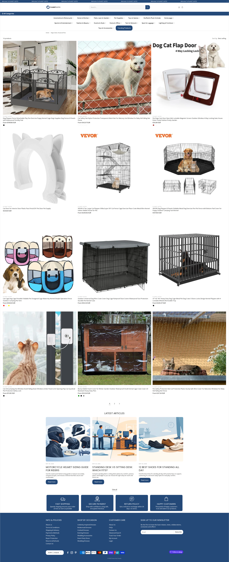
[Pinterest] (75, 552)
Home (47, 33)
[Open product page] (39, 77)
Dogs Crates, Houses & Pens (58, 33)
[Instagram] (71, 552)
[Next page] (119, 404)
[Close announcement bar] (227, 1)
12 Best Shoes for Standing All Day (159, 469)
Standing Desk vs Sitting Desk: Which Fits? (112, 469)
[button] (119, 7)
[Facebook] (68, 552)
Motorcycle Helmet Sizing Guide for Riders (67, 469)
